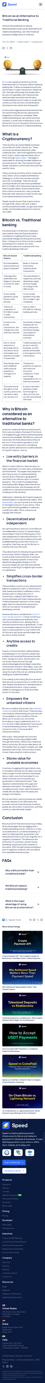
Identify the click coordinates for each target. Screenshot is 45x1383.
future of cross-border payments (21, 615)
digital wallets (21, 158)
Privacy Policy (8, 1359)
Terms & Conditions (25, 1359)
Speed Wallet (7, 502)
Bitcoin (5, 82)
